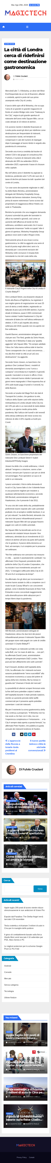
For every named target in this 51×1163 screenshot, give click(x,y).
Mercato (7, 979)
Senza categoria (11, 985)
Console (8, 972)
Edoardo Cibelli (33, 1042)
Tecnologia (9, 991)
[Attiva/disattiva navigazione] (27, 27)
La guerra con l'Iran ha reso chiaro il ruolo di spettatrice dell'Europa (25, 833)
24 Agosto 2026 (15, 1042)
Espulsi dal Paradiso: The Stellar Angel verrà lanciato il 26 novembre (24, 1065)
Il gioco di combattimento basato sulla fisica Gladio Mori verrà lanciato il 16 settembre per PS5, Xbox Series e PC (23, 937)
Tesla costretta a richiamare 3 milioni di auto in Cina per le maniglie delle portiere (25, 1092)
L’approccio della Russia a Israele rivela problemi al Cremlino (13, 747)
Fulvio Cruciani (21, 76)
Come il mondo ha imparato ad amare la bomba (25, 858)
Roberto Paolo (32, 1069)
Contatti (31, 1157)
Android (7, 966)
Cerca (7, 880)
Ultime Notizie (9, 44)
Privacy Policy (22, 1157)
